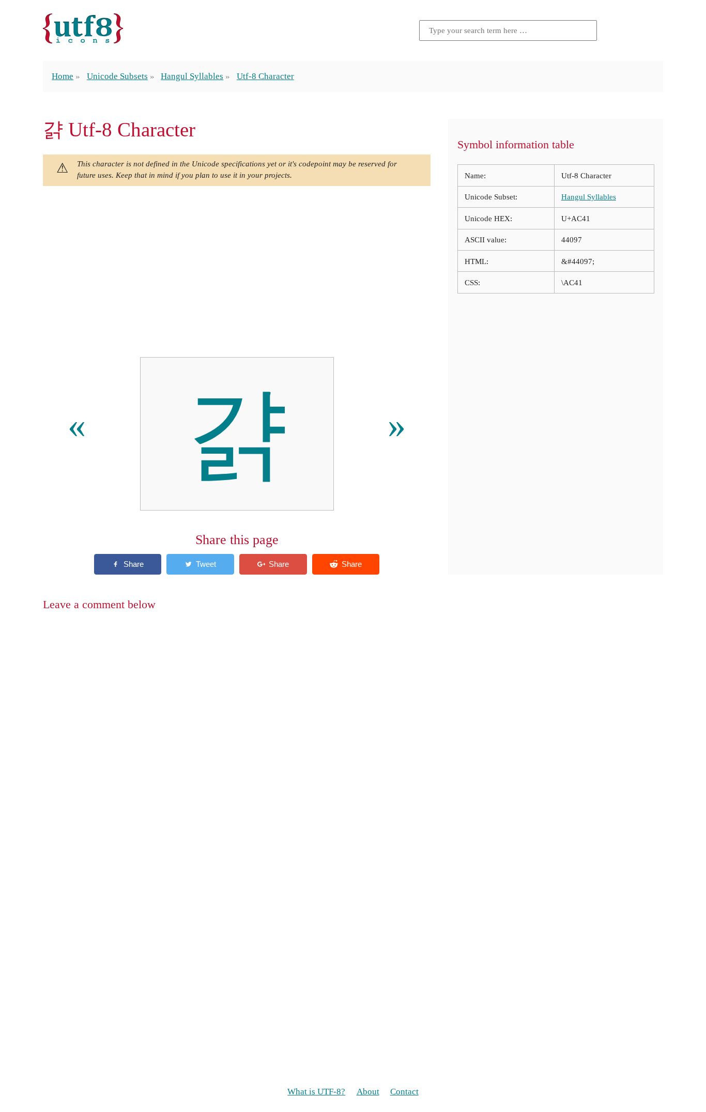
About (368, 1091)
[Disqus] (353, 754)
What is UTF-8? (316, 1091)
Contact (404, 1091)
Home (62, 76)
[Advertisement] (237, 271)
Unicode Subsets (117, 76)
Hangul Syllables (192, 76)
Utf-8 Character (265, 76)
